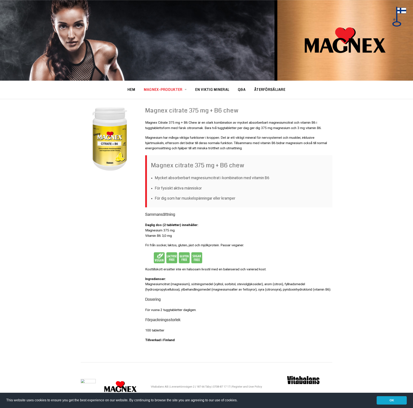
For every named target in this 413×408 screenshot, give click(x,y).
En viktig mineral (212, 89)
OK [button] (392, 400)
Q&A (242, 89)
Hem (131, 89)
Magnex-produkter (163, 89)
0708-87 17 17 (222, 386)
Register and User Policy (247, 386)
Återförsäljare (269, 89)
